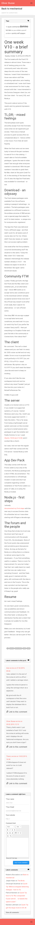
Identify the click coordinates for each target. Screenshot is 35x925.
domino (12, 648)
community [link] (15, 27)
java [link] (15, 30)
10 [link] (6, 27)
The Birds (21, 881)
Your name (10, 799)
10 (7, 648)
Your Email (10, 807)
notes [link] (19, 30)
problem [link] (8, 33)
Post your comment (21, 862)
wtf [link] (18, 33)
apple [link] (10, 27)
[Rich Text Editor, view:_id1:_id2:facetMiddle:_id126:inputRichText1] (17, 847)
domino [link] (24, 26)
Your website (10, 815)
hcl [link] (7, 30)
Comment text (11, 823)
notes (28, 648)
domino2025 (18, 648)
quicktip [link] (14, 33)
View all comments (12, 912)
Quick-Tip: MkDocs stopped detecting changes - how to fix (17, 887)
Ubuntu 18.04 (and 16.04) (13, 438)
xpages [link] (22, 33)
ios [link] (13, 30)
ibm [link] (9, 30)
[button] (10, 826)
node (24, 648)
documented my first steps (14, 508)
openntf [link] (23, 30)
